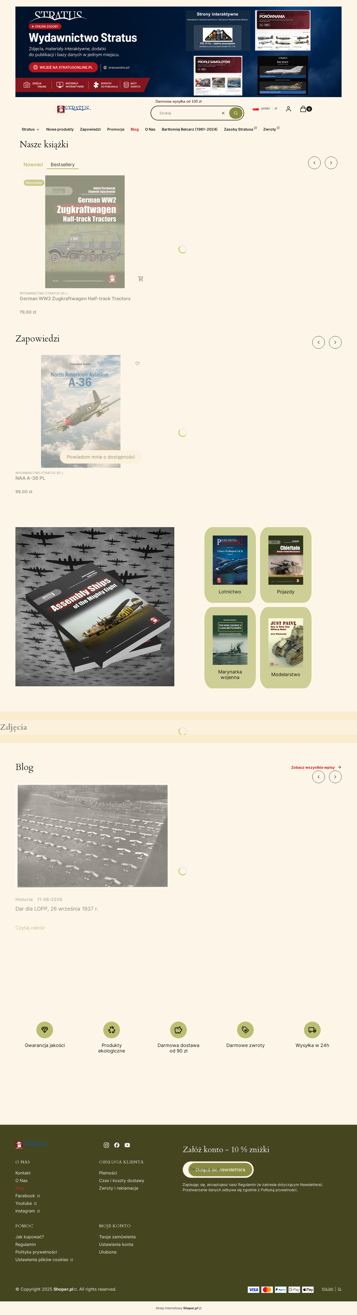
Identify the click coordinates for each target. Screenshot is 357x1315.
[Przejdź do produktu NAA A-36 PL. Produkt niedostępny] (80, 411)
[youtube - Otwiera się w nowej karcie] (127, 1145)
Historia (24, 899)
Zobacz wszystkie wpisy (313, 767)
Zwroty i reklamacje (118, 1188)
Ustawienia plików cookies (42, 1259)
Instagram (25, 1210)
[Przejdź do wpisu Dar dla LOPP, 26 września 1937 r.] (92, 835)
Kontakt (23, 1172)
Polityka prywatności (36, 1252)
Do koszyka (141, 279)
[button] (236, 113)
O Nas (21, 1180)
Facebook (25, 1195)
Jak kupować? (29, 1236)
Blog (19, 1188)
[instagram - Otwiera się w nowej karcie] (106, 1145)
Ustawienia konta (116, 1244)
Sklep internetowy (177, 1308)
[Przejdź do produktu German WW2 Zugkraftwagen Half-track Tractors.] (85, 231)
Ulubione (108, 1252)
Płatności (108, 1172)
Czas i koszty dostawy (121, 1180)
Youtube (24, 1203)
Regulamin (25, 1244)
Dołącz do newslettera (220, 1169)
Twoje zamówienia (117, 1236)
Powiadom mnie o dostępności (101, 457)
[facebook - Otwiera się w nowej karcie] (117, 1145)
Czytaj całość (30, 927)
